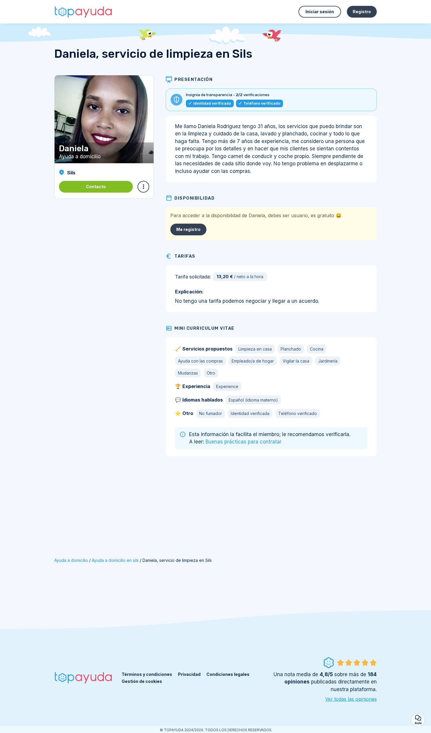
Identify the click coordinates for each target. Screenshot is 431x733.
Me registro (188, 229)
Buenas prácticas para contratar (243, 442)
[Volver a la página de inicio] (83, 12)
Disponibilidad (194, 198)
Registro (362, 11)
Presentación (193, 79)
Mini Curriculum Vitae (204, 328)
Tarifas (185, 256)
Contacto (96, 186)
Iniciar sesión (320, 11)
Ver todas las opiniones (351, 699)
